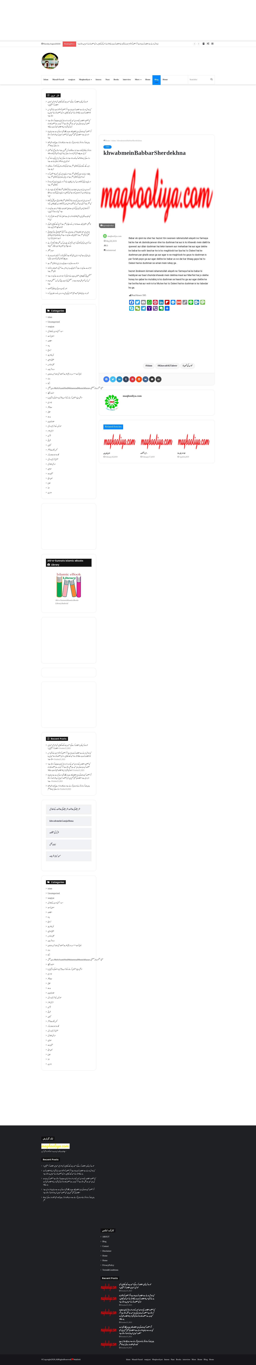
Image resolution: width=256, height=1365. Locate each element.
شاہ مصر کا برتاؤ (181, 453)
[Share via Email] (152, 379)
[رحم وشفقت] (156, 441)
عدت (49, 417)
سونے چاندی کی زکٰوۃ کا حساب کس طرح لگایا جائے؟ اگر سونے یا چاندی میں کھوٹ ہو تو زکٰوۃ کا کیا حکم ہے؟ (69, 183)
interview (127, 79)
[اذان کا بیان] (119, 441)
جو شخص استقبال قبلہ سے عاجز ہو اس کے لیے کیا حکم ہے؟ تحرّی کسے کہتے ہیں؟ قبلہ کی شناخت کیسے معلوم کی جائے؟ (69, 226)
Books (116, 79)
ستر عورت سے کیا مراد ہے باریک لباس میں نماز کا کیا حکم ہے (63, 263)
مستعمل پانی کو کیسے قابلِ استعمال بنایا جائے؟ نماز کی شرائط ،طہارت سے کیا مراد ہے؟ (70, 276)
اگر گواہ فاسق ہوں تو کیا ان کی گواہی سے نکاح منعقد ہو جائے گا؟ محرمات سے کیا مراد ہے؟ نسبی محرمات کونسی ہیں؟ (69, 210)
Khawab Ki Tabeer (168, 366)
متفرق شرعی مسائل (53, 459)
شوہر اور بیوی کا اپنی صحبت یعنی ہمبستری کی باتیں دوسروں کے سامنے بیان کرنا (68, 293)
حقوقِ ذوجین (51, 360)
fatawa (98, 79)
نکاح (49, 483)
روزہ (49, 379)
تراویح (49, 350)
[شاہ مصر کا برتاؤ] (193, 441)
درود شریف (51, 369)
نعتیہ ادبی (50, 478)
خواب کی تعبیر (188, 366)
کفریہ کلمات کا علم (52, 450)
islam (113, 140)
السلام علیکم (51, 251)
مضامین (50, 469)
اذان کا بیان (106, 453)
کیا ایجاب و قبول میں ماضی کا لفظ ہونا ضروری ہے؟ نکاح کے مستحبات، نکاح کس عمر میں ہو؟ (69, 218)
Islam (46, 79)
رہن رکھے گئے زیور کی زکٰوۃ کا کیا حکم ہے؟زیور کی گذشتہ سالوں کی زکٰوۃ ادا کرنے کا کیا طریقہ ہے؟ (69, 167)
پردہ (49, 345)
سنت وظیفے (51, 393)
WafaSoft (77, 1359)
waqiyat (71, 79)
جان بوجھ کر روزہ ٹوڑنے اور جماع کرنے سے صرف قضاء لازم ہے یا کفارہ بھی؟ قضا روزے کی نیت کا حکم (69, 144)
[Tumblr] (126, 379)
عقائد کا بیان (51, 421)
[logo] (55, 1148)
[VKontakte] (145, 379)
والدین (50, 492)
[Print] (158, 379)
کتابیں (49, 445)
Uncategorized (54, 322)
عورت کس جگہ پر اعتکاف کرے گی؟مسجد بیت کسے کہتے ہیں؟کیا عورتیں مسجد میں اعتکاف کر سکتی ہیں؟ (68, 103)
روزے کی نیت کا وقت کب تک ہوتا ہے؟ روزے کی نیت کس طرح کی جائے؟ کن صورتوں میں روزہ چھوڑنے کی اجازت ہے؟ (69, 160)
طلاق (49, 412)
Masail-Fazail (58, 79)
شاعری (50, 402)
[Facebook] (106, 379)
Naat (107, 79)
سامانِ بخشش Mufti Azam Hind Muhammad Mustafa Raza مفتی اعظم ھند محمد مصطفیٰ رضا (75, 388)
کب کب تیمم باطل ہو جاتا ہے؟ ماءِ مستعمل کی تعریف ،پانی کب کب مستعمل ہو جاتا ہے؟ (69, 282)
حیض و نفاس (51, 364)
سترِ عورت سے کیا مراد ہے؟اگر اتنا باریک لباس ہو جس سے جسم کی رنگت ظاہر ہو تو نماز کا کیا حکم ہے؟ (70, 270)
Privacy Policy (108, 1265)
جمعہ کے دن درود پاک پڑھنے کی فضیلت (57, 289)
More (137, 79)
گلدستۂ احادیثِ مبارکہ (53, 454)
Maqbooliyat (84, 79)
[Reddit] (139, 379)
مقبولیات (50, 473)
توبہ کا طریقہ (51, 355)
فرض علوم (50, 431)
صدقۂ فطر (50, 407)
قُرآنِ (49, 436)
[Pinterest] (132, 379)
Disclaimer (106, 1251)
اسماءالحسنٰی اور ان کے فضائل (55, 331)
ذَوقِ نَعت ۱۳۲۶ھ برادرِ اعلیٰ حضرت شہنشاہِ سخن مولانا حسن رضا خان (64, 374)
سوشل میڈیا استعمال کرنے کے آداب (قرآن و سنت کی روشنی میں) (65, 398)
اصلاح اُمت (51, 336)
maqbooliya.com (114, 236)
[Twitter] (113, 379)
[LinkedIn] (119, 379)
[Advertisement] (128, 20)
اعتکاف (50, 341)
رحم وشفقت (143, 453)
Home (147, 79)
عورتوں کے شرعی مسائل (54, 426)
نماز (49, 488)
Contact (105, 1246)
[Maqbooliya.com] (50, 61)
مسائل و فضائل (52, 464)
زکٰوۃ (49, 383)
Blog (157, 79)
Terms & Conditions (110, 1270)
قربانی (49, 440)
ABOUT (105, 1237)
